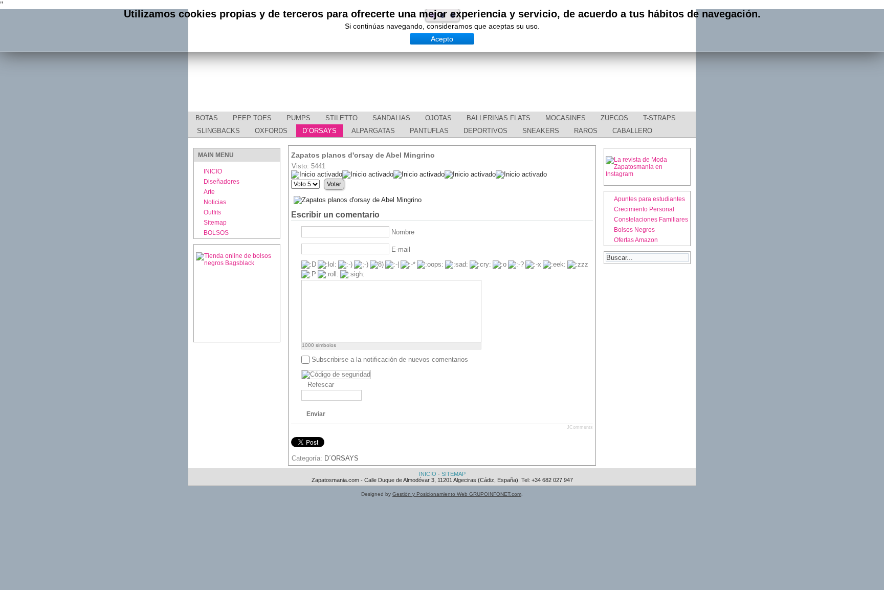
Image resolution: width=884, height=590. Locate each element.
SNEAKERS (540, 131)
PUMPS (298, 118)
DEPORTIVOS (485, 131)
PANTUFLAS (429, 131)
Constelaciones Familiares (651, 219)
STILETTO (341, 118)
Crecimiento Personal (644, 209)
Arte (209, 191)
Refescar (320, 384)
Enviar (315, 414)
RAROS (586, 131)
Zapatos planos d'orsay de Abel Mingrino (363, 155)
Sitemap (215, 222)
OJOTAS (438, 118)
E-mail (400, 249)
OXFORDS (271, 131)
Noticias (215, 202)
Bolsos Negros (634, 229)
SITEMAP (453, 474)
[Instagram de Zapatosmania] (647, 174)
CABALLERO (632, 131)
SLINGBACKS (218, 131)
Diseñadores (221, 181)
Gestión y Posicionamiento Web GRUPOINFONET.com (456, 494)
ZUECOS (614, 118)
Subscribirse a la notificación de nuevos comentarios (390, 359)
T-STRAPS (659, 118)
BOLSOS (216, 232)
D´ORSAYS (319, 131)
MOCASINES (565, 118)
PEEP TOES (252, 118)
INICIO (213, 171)
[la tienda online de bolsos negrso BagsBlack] (236, 293)
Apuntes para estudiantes (649, 199)
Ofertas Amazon (636, 240)
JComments (580, 427)
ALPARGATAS (373, 131)
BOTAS (206, 118)
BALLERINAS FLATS (499, 118)
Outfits (212, 212)
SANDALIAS (391, 118)
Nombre (402, 232)
